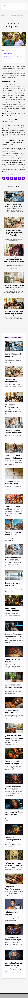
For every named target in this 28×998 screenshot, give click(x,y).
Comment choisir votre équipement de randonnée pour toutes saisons (14, 535)
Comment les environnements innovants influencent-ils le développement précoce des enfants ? (14, 232)
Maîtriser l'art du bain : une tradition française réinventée (14, 865)
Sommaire (6, 51)
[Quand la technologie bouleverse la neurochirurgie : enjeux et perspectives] (14, 196)
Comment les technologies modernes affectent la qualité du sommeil (14, 840)
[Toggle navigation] (4, 6)
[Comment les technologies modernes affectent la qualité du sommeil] (14, 829)
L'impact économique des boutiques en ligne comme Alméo (13, 788)
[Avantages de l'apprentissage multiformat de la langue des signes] (14, 303)
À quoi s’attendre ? (8, 53)
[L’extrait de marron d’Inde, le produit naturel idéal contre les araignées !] (14, 473)
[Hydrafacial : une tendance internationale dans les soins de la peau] (14, 904)
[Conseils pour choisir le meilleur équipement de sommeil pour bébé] (14, 277)
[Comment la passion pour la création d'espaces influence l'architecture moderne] (14, 575)
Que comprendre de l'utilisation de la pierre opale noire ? (14, 939)
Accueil (2, 15)
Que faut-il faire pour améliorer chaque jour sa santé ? (13, 738)
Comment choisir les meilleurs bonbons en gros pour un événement (13, 510)
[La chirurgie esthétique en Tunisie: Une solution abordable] (14, 804)
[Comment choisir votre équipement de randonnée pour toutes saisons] (14, 524)
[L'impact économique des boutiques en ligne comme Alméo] (14, 778)
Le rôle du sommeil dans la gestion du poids (12, 712)
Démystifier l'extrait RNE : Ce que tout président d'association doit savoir (14, 662)
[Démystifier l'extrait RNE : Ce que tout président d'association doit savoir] (14, 651)
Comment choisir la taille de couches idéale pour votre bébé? (14, 432)
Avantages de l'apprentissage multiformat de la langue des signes (14, 313)
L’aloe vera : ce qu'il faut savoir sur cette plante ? (12, 687)
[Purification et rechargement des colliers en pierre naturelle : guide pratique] (14, 600)
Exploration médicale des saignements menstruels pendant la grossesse (13, 560)
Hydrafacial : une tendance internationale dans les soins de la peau (14, 915)
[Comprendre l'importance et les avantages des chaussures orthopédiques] (14, 878)
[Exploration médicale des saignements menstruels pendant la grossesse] (14, 549)
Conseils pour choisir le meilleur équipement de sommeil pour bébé (14, 287)
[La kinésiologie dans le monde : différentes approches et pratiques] (14, 955)
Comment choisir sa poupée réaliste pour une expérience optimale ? (13, 459)
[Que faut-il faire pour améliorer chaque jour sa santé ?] (14, 727)
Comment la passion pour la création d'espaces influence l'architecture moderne (13, 586)
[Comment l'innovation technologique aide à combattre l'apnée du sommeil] (14, 626)
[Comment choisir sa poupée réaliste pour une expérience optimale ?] (14, 447)
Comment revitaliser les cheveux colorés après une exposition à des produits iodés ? (14, 260)
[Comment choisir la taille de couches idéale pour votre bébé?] (14, 422)
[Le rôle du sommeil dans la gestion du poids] (14, 702)
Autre (7, 15)
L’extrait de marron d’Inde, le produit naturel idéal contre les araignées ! (14, 484)
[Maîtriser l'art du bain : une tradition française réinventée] (14, 855)
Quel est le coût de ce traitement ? (11, 56)
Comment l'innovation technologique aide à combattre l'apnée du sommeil (13, 637)
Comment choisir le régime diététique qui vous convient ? (13, 763)
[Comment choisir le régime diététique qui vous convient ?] (14, 753)
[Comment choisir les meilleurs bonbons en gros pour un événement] (14, 498)
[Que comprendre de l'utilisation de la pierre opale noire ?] (14, 929)
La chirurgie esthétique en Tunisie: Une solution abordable (14, 814)
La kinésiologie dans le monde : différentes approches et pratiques (14, 965)
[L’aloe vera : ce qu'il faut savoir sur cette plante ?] (14, 677)
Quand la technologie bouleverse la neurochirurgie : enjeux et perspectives (14, 206)
